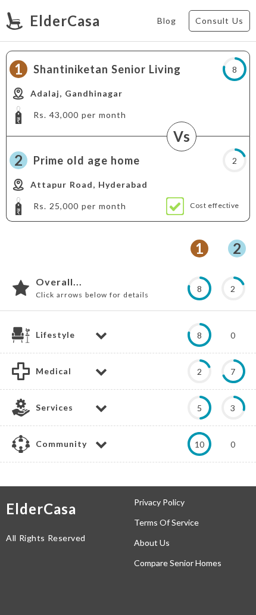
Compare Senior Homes (177, 563)
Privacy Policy (159, 502)
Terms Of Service (166, 522)
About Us (152, 543)
